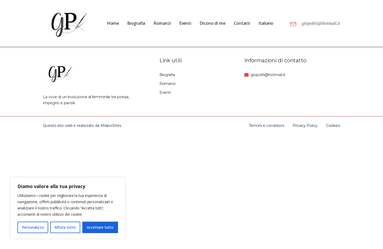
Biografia (136, 23)
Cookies (333, 125)
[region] (67, 208)
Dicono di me (212, 23)
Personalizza (33, 227)
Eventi (185, 23)
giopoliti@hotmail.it (321, 23)
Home (113, 23)
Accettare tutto (100, 227)
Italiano (265, 23)
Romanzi (162, 23)
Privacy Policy (305, 125)
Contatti (242, 23)
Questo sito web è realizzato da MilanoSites (82, 125)
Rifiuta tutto (65, 227)
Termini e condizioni (266, 125)
